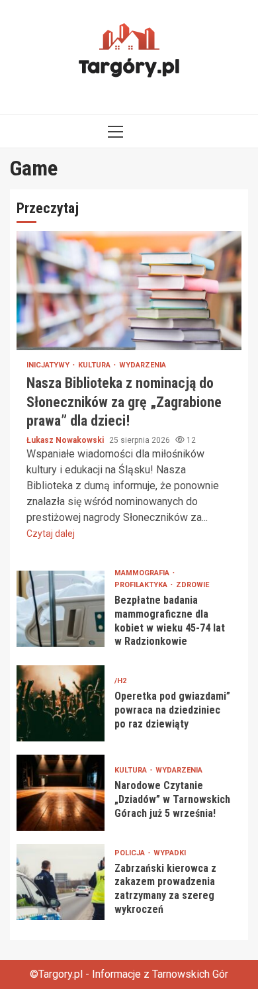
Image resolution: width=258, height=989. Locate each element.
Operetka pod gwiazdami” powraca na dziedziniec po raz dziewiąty (61, 703)
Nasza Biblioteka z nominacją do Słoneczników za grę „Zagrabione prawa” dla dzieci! (129, 290)
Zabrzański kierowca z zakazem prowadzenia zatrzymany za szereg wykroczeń (61, 882)
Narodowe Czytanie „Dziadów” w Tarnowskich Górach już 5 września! (61, 793)
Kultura (95, 365)
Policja (130, 853)
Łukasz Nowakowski (66, 440)
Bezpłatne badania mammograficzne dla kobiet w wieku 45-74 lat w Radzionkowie (61, 609)
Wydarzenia (142, 365)
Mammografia (142, 573)
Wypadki (169, 853)
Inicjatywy (48, 365)
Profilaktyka (141, 585)
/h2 (120, 680)
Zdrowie (192, 585)
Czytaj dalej (50, 533)
